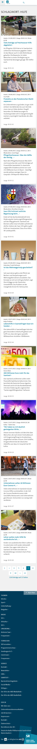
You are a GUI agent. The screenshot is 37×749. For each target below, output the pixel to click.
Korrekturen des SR (7, 727)
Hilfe (2, 674)
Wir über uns (5, 706)
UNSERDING (5, 629)
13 (25, 573)
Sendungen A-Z (6, 651)
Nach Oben (31, 593)
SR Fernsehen (5, 644)
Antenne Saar (5, 632)
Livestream (5, 655)
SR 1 (2, 618)
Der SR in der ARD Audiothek (11, 695)
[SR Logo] (8, 2)
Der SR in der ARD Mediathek (11, 692)
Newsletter (5, 671)
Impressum (5, 716)
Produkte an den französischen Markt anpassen (18, 100)
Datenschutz (5, 723)
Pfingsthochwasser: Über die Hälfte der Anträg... (18, 156)
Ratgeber (4, 609)
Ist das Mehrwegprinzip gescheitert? (18, 267)
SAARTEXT (4, 678)
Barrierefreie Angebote (9, 681)
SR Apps (4, 688)
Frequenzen (5, 636)
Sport (3, 602)
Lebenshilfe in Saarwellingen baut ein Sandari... (18, 324)
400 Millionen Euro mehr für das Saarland (16, 374)
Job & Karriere (6, 713)
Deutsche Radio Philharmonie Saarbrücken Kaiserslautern (16, 732)
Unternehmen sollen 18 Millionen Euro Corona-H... (17, 484)
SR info (3, 599)
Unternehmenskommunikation (12, 709)
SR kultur (4, 622)
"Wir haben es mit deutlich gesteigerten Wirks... (14, 428)
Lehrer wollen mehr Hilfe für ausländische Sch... (15, 538)
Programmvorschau (8, 648)
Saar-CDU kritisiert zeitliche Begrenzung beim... (15, 212)
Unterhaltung (6, 606)
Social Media (5, 685)
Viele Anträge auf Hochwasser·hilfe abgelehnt (18, 43)
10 (15, 573)
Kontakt (4, 667)
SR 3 (2, 625)
